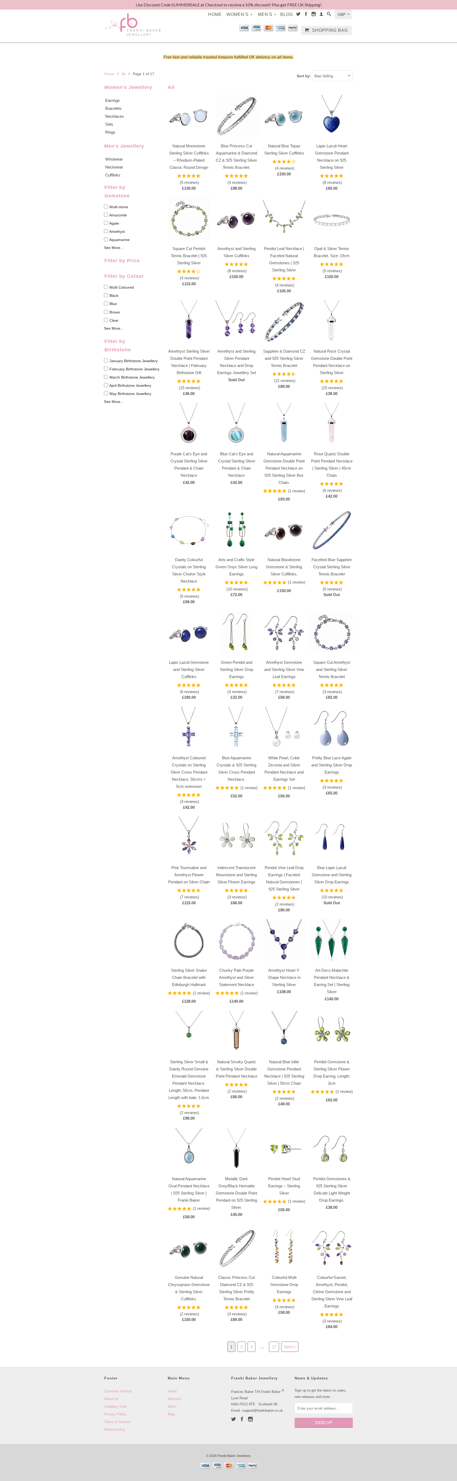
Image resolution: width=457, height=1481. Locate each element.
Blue (112, 304)
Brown (114, 312)
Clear (113, 320)
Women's (239, 14)
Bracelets (113, 108)
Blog (286, 14)
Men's (267, 14)
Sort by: (304, 76)
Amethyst (116, 231)
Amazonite (117, 215)
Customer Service (118, 1391)
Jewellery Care (115, 1407)
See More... (114, 248)
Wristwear (114, 159)
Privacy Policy (115, 1414)
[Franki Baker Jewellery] (133, 21)
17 (274, 1346)
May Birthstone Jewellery (129, 394)
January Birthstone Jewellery (133, 361)
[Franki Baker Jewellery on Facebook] (306, 15)
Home (215, 14)
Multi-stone (118, 207)
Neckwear (114, 167)
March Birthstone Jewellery (131, 377)
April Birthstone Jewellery (129, 385)
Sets (109, 124)
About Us (111, 1399)
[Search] (329, 15)
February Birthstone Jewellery (133, 369)
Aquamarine (119, 240)
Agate (113, 223)
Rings (110, 132)
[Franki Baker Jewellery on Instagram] (314, 15)
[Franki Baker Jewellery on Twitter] (298, 15)
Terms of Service (117, 1422)
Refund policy (114, 1430)
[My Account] (321, 15)
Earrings (112, 100)
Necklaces (114, 116)
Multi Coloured (121, 287)
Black (113, 295)
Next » (289, 1346)
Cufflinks (112, 175)
